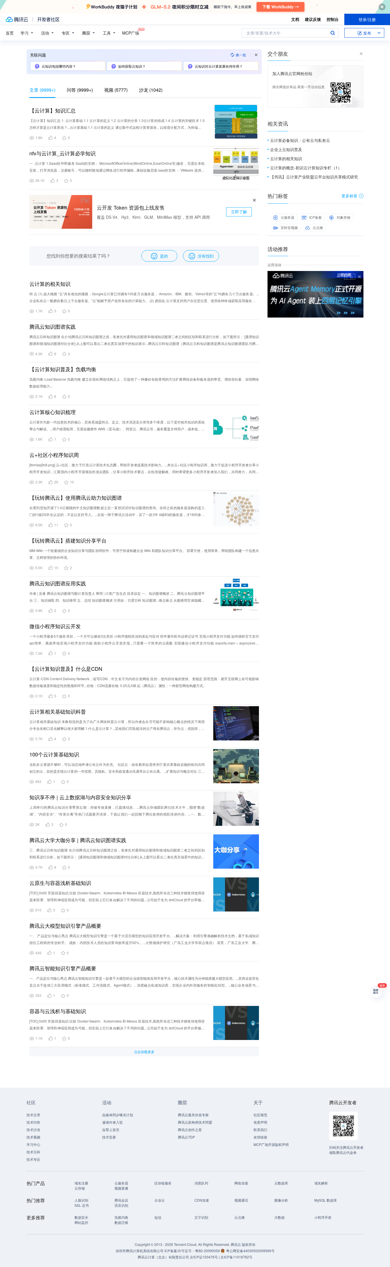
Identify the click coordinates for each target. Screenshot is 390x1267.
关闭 (359, 277)
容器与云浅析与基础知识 (57, 1011)
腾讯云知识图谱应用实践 (57, 583)
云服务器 (287, 217)
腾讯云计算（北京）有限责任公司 (163, 1256)
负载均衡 (121, 1217)
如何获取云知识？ (132, 66)
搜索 (332, 33)
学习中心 (33, 1144)
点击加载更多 (144, 1051)
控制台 (333, 19)
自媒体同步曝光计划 (117, 1114)
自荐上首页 (110, 1129)
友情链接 (260, 1137)
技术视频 (33, 1137)
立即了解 (239, 211)
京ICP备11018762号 (236, 1256)
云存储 (80, 1188)
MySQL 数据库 (325, 1200)
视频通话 (241, 1200)
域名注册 (81, 1182)
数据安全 (81, 1217)
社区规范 (260, 1114)
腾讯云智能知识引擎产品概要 (62, 968)
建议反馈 (313, 19)
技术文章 (33, 1114)
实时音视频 (289, 227)
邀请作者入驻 (112, 1122)
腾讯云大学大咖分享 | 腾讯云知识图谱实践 (77, 840)
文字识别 (201, 1217)
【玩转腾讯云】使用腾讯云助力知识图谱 (75, 497)
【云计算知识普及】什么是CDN (65, 668)
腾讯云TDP (186, 1137)
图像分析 (281, 1200)
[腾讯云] (17, 19)
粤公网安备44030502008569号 (250, 1250)
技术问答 (33, 1122)
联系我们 (260, 1129)
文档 (295, 19)
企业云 (159, 1200)
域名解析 (321, 1182)
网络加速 (241, 1182)
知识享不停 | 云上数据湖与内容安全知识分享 (80, 797)
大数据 (279, 1217)
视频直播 (121, 1188)
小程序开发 (322, 1217)
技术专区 (33, 1159)
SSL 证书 (82, 1205)
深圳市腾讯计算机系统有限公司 (140, 1250)
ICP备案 (315, 217)
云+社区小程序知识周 (54, 454)
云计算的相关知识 (50, 283)
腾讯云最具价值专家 (193, 1114)
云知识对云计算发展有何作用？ (219, 66)
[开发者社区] (48, 19)
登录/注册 (367, 19)
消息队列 (201, 1182)
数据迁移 (121, 1222)
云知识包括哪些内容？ (59, 66)
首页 (10, 33)
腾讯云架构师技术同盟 (195, 1122)
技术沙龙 (33, 1129)
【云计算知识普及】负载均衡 (62, 369)
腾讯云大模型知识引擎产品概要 (65, 925)
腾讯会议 (121, 1200)
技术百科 (33, 1151)
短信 (157, 1217)
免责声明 (260, 1122)
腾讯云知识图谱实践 (52, 326)
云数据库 (281, 1182)
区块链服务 (163, 1182)
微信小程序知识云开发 (55, 626)
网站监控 (81, 1222)
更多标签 (349, 195)
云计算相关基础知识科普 (57, 711)
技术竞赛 (109, 1137)
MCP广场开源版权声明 (271, 1144)
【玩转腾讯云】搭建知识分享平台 (67, 540)
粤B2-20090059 (208, 1250)
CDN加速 (201, 1200)
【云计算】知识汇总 (52, 110)
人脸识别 (81, 1200)
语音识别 (121, 1205)
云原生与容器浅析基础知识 (60, 882)
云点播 (318, 227)
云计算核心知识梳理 (52, 411)
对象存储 (343, 217)
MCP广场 (130, 33)
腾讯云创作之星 (190, 1129)
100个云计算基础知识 (54, 754)
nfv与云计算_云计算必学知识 (62, 153)
